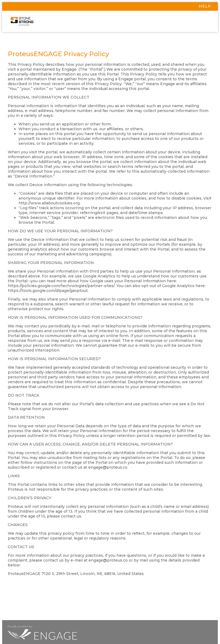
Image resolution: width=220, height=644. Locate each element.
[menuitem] (110, 6)
